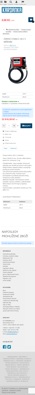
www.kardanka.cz (11, 334)
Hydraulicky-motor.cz (11, 377)
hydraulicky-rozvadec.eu (23, 359)
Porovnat (8, 137)
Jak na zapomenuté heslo (11, 274)
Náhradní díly (7, 303)
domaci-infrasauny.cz (12, 369)
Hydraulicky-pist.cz (24, 377)
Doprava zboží (7, 260)
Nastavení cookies (15, 390)
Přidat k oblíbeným (11, 131)
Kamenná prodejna (9, 262)
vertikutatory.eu (24, 369)
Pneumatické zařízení (9, 298)
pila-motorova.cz (22, 373)
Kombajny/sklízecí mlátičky (11, 307)
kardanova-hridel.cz (9, 359)
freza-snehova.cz (22, 367)
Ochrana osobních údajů (10, 256)
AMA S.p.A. (12, 45)
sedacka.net (25, 379)
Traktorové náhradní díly (10, 300)
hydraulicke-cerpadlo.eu (23, 361)
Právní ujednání (7, 272)
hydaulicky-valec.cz (9, 361)
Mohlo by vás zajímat (9, 270)
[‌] (4, 346)
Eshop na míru (6, 392)
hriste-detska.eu (12, 367)
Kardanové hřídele (8, 294)
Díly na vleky (7, 305)
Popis (5, 148)
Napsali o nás (7, 278)
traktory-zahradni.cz (23, 365)
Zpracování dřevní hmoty (11, 311)
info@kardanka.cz (12, 332)
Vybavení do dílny (13, 29)
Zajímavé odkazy (8, 268)
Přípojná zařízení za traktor (11, 309)
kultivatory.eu (11, 373)
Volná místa (6, 264)
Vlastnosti (13, 148)
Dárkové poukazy (8, 292)
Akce (4, 290)
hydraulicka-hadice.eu (13, 381)
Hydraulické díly (7, 296)
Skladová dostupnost (9, 276)
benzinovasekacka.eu (12, 363)
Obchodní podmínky (9, 254)
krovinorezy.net (24, 363)
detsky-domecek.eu (12, 371)
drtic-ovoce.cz (23, 371)
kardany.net (24, 381)
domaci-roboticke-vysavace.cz (17, 375)
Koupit (27, 126)
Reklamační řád (8, 258)
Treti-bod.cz (9, 379)
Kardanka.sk (17, 379)
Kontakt (5, 266)
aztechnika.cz (23, 357)
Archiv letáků (7, 280)
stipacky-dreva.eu (10, 365)
